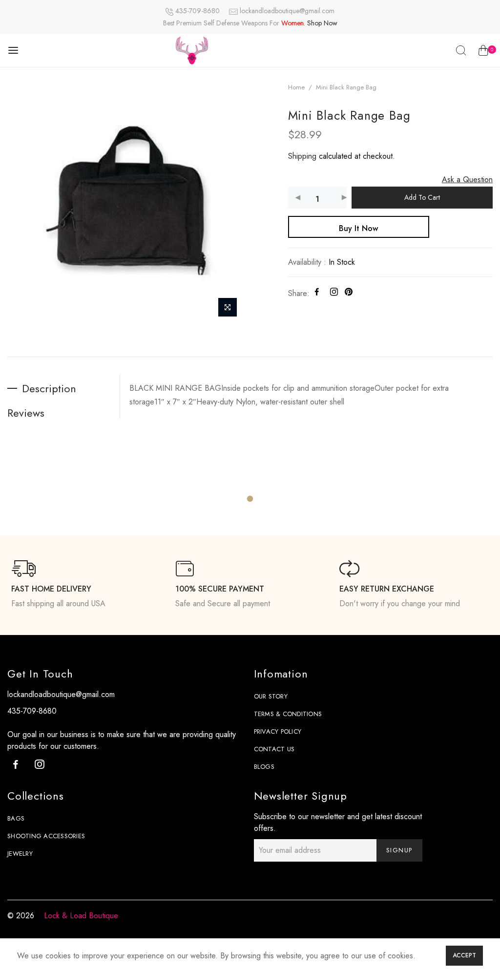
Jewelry (20, 853)
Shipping (302, 156)
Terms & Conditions (288, 714)
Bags (15, 818)
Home (296, 87)
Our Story (271, 696)
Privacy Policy (278, 731)
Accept (464, 955)
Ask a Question (467, 179)
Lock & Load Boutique (81, 915)
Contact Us (274, 749)
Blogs (264, 766)
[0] (483, 52)
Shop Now (322, 23)
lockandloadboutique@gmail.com (287, 11)
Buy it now (358, 228)
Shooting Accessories (46, 836)
